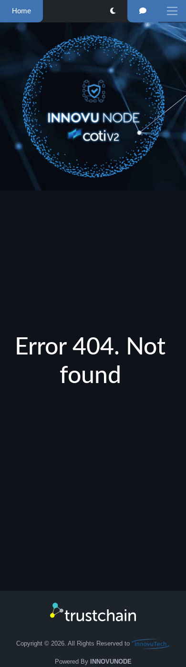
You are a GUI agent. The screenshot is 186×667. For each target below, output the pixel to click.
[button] (172, 11)
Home (21, 11)
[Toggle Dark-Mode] (112, 11)
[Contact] (142, 11)
